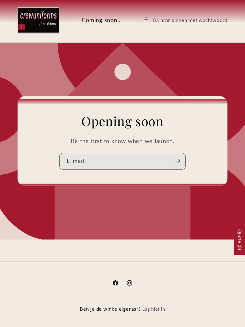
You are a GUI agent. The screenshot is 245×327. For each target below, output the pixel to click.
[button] (185, 20)
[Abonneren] (177, 161)
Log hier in (153, 309)
